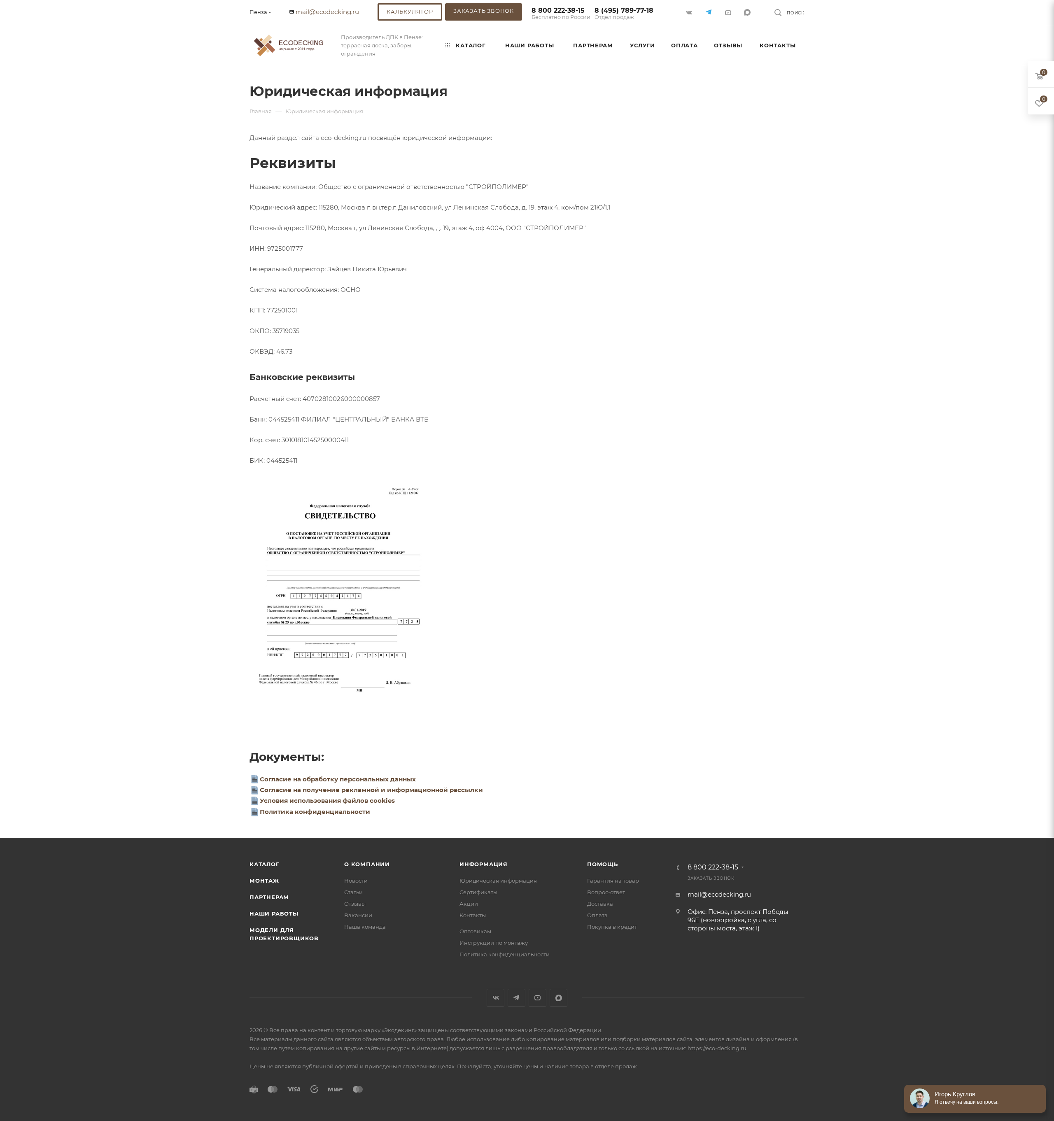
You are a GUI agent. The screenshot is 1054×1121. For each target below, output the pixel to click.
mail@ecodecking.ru (327, 12)
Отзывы (355, 903)
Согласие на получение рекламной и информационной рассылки (371, 790)
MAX (748, 12)
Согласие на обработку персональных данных (338, 779)
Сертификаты (478, 892)
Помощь (602, 864)
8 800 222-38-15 (561, 13)
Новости (356, 880)
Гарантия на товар (613, 880)
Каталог (265, 864)
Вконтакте (495, 998)
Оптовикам (475, 931)
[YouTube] (728, 12)
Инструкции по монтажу (493, 942)
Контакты (472, 915)
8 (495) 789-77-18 (624, 13)
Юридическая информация (498, 880)
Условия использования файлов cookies (327, 800)
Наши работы (274, 913)
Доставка (600, 903)
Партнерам (269, 897)
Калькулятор (410, 11)
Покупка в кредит (612, 926)
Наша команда (365, 926)
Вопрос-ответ (606, 892)
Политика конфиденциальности (315, 812)
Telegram (516, 998)
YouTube (537, 998)
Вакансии (358, 915)
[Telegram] (709, 12)
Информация (483, 864)
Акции (468, 903)
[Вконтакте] (690, 12)
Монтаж (264, 880)
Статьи (353, 892)
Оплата (597, 915)
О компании (367, 864)
